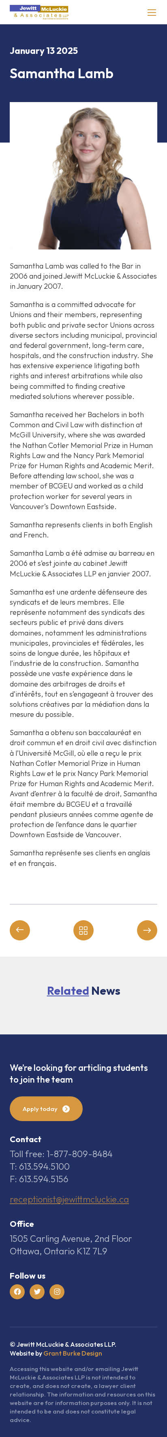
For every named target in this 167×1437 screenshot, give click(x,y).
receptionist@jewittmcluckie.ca (69, 1199)
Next (147, 930)
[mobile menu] (151, 12)
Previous (20, 930)
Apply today (40, 1109)
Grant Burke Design (72, 1353)
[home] (39, 12)
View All (83, 930)
